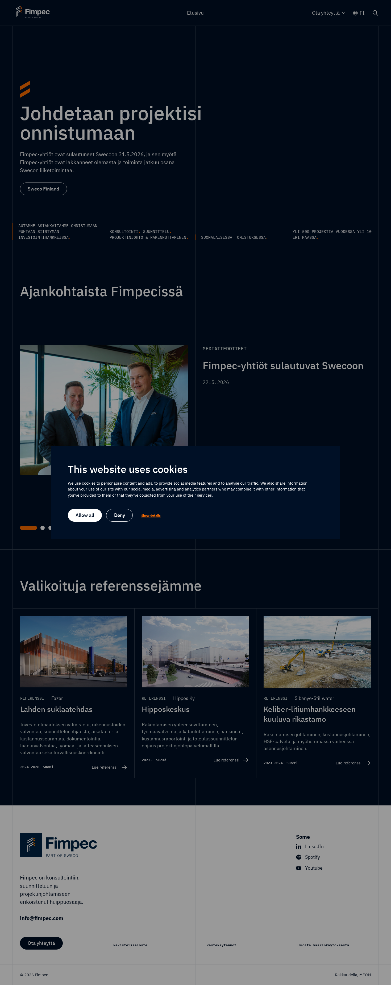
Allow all (85, 515)
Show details (151, 515)
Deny (119, 515)
